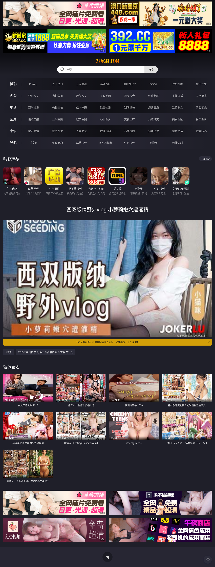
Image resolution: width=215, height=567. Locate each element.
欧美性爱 (105, 107)
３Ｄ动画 (105, 96)
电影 (13, 107)
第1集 (9, 352)
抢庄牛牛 (201, 84)
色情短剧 (177, 143)
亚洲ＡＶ (33, 96)
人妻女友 (81, 131)
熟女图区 (177, 119)
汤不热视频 (105, 143)
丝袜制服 (153, 96)
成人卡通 (81, 107)
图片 (13, 119)
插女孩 (34, 143)
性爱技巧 (201, 131)
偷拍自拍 (57, 107)
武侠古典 (105, 131)
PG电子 (33, 84)
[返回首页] (208, 560)
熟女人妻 (129, 96)
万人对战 (81, 84)
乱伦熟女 (177, 107)
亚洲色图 (57, 119)
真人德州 (57, 84)
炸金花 (153, 84)
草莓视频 (81, 143)
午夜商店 (57, 143)
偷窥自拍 (33, 119)
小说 (13, 131)
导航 (13, 142)
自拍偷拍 (57, 96)
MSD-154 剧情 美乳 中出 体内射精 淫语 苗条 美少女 (45, 352)
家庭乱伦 (57, 131)
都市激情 (33, 131)
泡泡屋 (153, 143)
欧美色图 (81, 119)
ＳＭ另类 (201, 96)
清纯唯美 (153, 119)
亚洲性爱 (33, 107)
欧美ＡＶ (81, 96)
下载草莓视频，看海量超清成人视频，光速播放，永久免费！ (107, 342)
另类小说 (153, 131)
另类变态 (201, 107)
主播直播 (177, 96)
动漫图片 (105, 119)
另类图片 (201, 119)
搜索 (151, 69)
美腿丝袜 (129, 119)
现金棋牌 (177, 84)
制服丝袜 (129, 107)
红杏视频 (129, 143)
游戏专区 (105, 84)
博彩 (13, 84)
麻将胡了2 (129, 84)
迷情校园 (129, 131)
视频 (13, 95)
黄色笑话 (177, 131)
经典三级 (153, 107)
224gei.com (107, 61)
